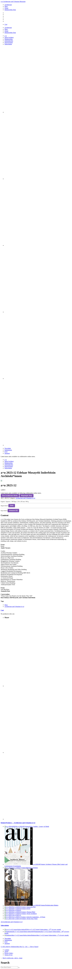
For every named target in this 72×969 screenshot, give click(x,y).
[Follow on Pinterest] (37, 312)
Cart (2, 610)
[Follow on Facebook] (37, 378)
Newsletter (7, 448)
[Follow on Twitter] (37, 179)
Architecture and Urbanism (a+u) (25, 498)
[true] (19, 967)
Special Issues (8, 42)
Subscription (8, 44)
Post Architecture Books (10, 495)
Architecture (8, 4)
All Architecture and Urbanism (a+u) (11, 922)
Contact (6, 950)
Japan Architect (9, 37)
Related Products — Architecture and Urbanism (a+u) (18, 823)
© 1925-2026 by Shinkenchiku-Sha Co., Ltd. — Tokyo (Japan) (19, 946)
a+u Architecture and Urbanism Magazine (13, 1)
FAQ (6, 451)
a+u (5, 36)
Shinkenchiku (8, 39)
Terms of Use (8, 955)
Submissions (8, 450)
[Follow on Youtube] (37, 245)
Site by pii (12, 958)
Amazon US (13, 510)
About (6, 8)
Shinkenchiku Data (10, 10)
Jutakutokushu (8, 41)
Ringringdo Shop (26, 495)
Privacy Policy (8, 953)
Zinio (12, 505)
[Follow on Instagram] (37, 112)
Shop (6, 6)
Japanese (7, 453)
